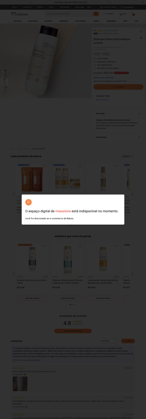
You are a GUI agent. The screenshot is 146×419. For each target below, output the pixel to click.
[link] (32, 202)
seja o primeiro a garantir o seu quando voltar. (110, 81)
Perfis (51, 7)
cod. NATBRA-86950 (99, 49)
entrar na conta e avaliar (73, 331)
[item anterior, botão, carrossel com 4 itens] (31, 2)
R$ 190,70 (56, 207)
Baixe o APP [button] (79, 7)
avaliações (16, 341)
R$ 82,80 (20, 207)
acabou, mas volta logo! (103, 78)
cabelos (19, 149)
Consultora (27, 7)
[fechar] (142, 2)
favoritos (110, 14)
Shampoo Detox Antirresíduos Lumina (111, 41)
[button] (141, 31)
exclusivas (82, 2)
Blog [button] (89, 7)
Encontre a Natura (110, 7)
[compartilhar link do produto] (141, 38)
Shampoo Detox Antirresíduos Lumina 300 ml (107, 47)
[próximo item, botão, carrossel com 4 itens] (110, 2)
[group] (71, 2)
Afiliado (40, 7)
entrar (123, 14)
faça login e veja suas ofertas (66, 2)
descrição (100, 113)
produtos (27, 149)
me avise (120, 87)
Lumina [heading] (19, 197)
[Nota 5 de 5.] (18, 368)
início (12, 149)
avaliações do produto (73, 316)
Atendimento (64, 7)
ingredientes (101, 137)
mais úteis (105, 341)
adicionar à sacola (32, 218)
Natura (14, 7)
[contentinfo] (45, 197)
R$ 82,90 (91, 207)
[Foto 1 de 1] (20, 384)
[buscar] (96, 14)
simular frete (103, 96)
